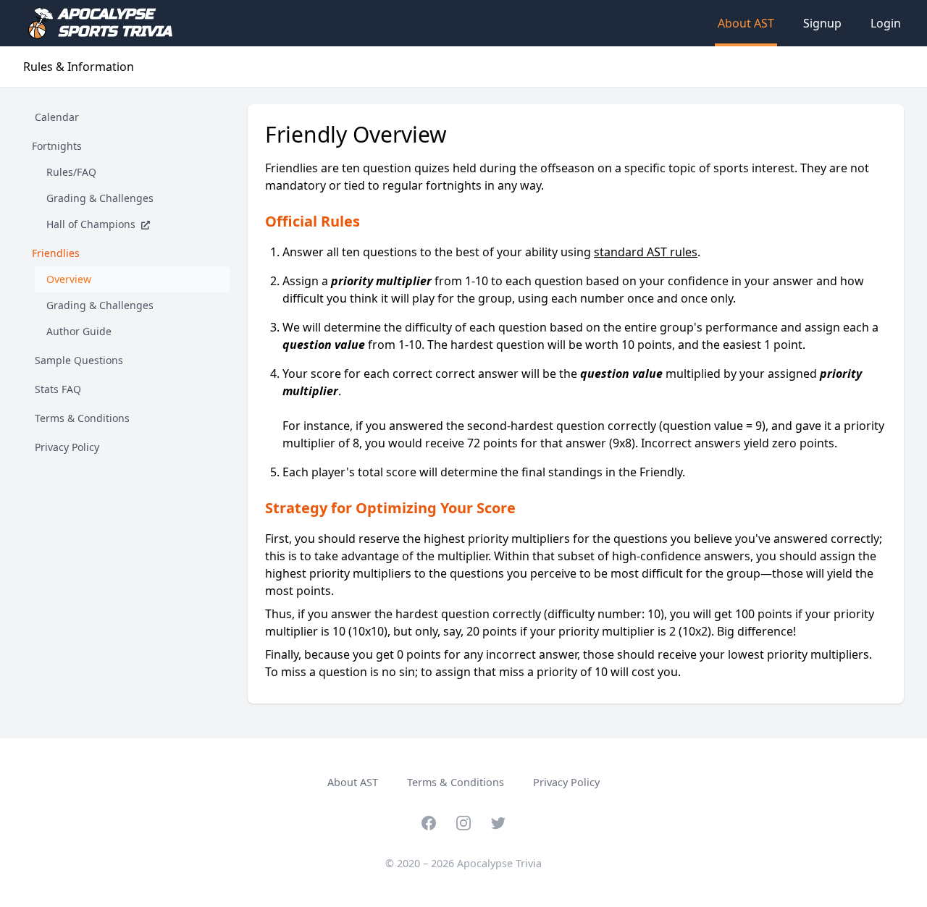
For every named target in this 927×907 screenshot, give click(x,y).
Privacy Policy (566, 782)
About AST (746, 23)
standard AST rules (645, 252)
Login (886, 23)
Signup (822, 23)
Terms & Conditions (455, 782)
